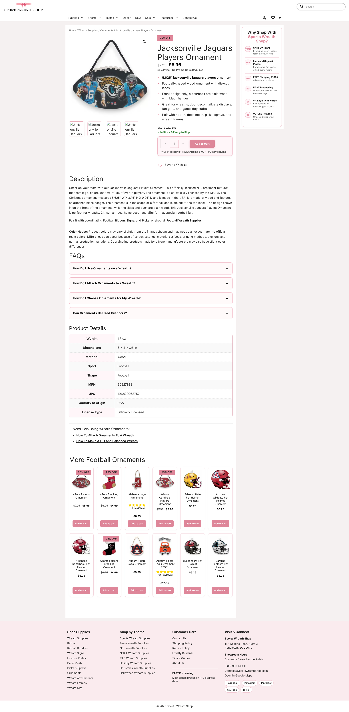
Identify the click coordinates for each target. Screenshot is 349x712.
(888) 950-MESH (235, 666)
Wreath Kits (74, 688)
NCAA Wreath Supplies (134, 653)
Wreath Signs (75, 653)
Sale (148, 17)
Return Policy (181, 648)
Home (72, 30)
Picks (145, 220)
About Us (178, 663)
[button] (144, 41)
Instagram (249, 682)
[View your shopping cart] (280, 18)
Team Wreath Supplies (134, 643)
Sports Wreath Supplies (135, 638)
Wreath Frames (77, 683)
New (138, 17)
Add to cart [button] (81, 523)
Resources (167, 17)
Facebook (232, 682)
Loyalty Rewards (182, 653)
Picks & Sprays (76, 668)
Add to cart (202, 143)
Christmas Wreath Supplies (137, 668)
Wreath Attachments (80, 678)
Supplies (73, 17)
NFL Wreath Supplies (133, 648)
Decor (127, 17)
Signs (130, 220)
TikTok (246, 689)
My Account (264, 17)
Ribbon (120, 220)
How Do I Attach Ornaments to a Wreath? (104, 283)
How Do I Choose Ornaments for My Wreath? (107, 298)
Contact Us (189, 17)
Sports (92, 17)
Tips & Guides (181, 658)
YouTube (232, 689)
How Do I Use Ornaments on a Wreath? (102, 268)
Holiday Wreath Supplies (135, 663)
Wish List (273, 17)
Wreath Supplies (88, 30)
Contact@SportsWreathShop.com (246, 670)
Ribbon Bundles (77, 648)
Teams (109, 17)
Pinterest (266, 682)
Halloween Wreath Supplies (137, 673)
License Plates (76, 658)
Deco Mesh (74, 663)
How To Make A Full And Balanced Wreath (107, 441)
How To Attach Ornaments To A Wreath (105, 435)
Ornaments (106, 30)
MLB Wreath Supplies (133, 658)
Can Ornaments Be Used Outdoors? (100, 313)
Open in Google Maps (238, 675)
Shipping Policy (182, 643)
